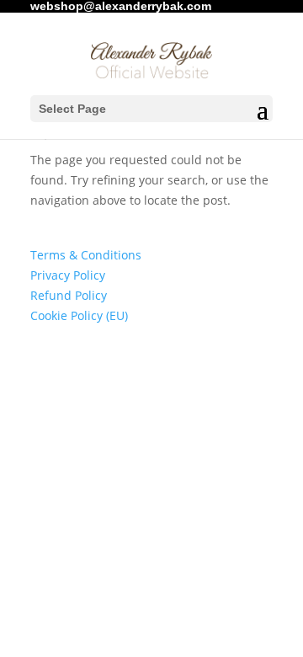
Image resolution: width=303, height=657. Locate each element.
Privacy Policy (67, 275)
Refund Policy (68, 295)
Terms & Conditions (85, 255)
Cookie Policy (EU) (79, 315)
